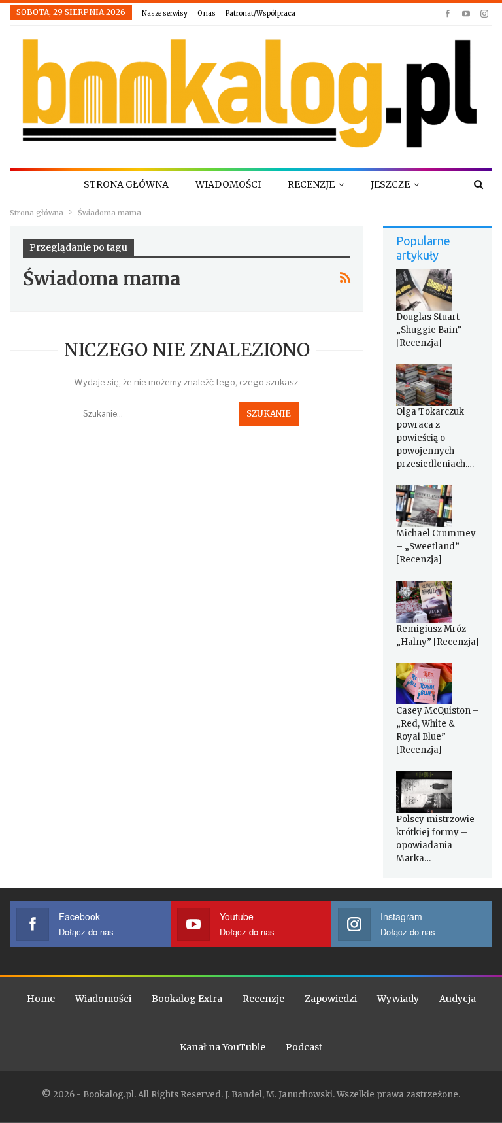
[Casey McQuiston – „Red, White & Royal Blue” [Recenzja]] (424, 684)
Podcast (304, 1047)
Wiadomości (228, 184)
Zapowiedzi (331, 999)
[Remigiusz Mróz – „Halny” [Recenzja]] (424, 602)
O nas (206, 13)
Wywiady (398, 999)
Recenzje (311, 184)
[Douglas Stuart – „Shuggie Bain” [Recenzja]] (424, 290)
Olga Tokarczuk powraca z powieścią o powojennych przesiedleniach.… (435, 438)
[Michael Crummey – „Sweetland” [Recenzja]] (424, 506)
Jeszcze (390, 184)
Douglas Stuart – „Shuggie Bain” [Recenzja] (432, 330)
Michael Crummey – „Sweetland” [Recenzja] (436, 546)
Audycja (457, 999)
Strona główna (126, 184)
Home (41, 999)
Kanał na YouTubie (222, 1047)
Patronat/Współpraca (260, 13)
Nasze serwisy (165, 13)
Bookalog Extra (187, 999)
